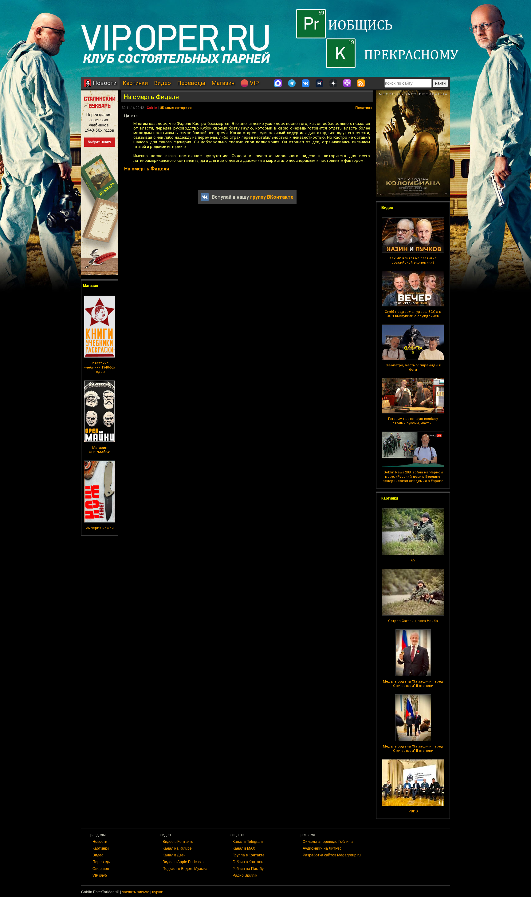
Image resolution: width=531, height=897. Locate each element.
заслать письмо (135, 892)
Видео (162, 82)
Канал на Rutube (177, 848)
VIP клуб (99, 875)
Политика (363, 108)
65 (413, 560)
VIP (253, 82)
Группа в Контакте (249, 855)
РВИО (413, 811)
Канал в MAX (244, 848)
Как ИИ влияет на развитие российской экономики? (413, 260)
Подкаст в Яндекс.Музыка (185, 869)
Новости (103, 82)
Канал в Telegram (248, 841)
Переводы (191, 82)
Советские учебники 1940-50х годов (99, 367)
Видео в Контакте (178, 841)
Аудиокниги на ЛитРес (322, 848)
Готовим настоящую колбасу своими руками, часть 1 (413, 421)
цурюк (157, 892)
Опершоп (100, 869)
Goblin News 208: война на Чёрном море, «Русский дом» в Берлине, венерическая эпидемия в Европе (413, 476)
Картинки (135, 82)
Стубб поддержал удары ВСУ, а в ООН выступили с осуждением (413, 314)
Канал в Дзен (174, 855)
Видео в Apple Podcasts (183, 862)
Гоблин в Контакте (249, 862)
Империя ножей (100, 528)
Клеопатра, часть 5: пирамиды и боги (413, 367)
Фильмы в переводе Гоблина (328, 841)
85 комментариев (176, 108)
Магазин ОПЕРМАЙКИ (99, 450)
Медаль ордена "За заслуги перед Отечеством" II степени (413, 684)
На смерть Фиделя (151, 97)
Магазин (222, 82)
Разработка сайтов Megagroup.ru (332, 855)
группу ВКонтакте (271, 197)
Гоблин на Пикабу (248, 869)
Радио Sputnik (245, 875)
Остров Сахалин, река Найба (413, 621)
